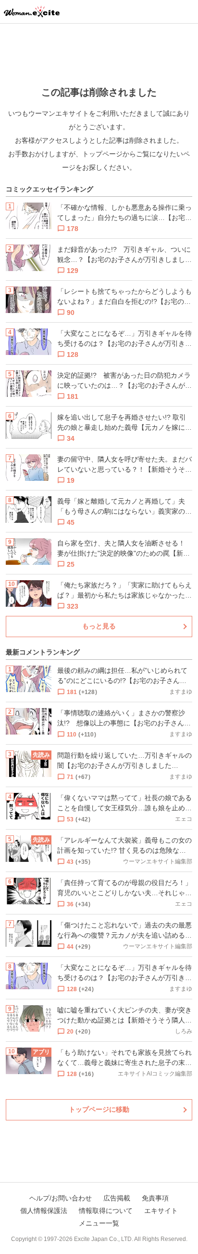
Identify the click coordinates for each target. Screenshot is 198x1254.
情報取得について (106, 1210)
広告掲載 (116, 1198)
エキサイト (161, 1210)
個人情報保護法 (43, 1210)
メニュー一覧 (99, 1223)
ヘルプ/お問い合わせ (60, 1198)
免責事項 (155, 1198)
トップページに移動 (99, 1109)
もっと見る (99, 626)
